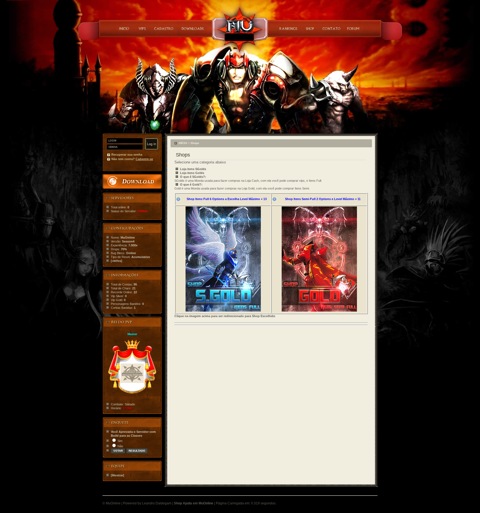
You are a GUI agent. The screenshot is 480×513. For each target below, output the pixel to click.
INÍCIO (183, 143)
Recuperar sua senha (126, 154)
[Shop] (310, 29)
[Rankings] (288, 29)
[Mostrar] (117, 475)
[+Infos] (116, 260)
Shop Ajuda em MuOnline (193, 503)
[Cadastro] (163, 29)
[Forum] (352, 29)
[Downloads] (193, 29)
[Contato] (331, 29)
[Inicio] (124, 29)
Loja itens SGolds (193, 169)
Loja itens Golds (192, 173)
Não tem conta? (132, 159)
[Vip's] (142, 29)
